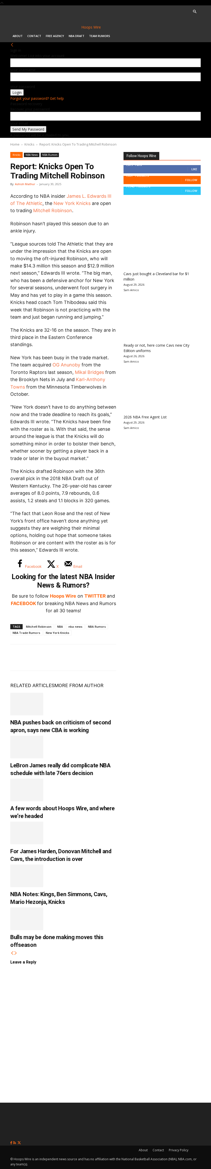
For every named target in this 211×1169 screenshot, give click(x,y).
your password (22, 86)
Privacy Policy (178, 1150)
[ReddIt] (69, 657)
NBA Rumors (49, 155)
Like (194, 169)
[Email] (86, 657)
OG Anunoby (66, 364)
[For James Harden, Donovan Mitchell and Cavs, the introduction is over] (26, 833)
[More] (103, 657)
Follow (191, 180)
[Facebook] (18, 657)
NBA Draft (76, 36)
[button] (194, 11)
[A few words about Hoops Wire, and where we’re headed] (26, 790)
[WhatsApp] (52, 657)
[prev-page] (12, 953)
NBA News (31, 155)
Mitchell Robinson (52, 210)
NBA (60, 626)
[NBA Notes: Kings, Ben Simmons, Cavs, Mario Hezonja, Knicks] (26, 876)
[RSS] (15, 1143)
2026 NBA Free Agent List (145, 417)
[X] (35, 657)
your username (23, 69)
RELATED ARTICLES (32, 685)
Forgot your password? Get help (37, 98)
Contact (34, 36)
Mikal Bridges (89, 372)
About (18, 36)
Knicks (29, 144)
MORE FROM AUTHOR (78, 685)
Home (15, 144)
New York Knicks (72, 203)
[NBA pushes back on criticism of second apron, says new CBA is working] (26, 704)
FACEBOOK (23, 603)
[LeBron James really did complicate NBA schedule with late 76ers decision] (26, 747)
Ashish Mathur (25, 184)
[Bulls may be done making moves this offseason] (26, 918)
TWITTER (95, 596)
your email (19, 123)
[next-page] (15, 953)
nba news (75, 626)
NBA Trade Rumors (26, 633)
